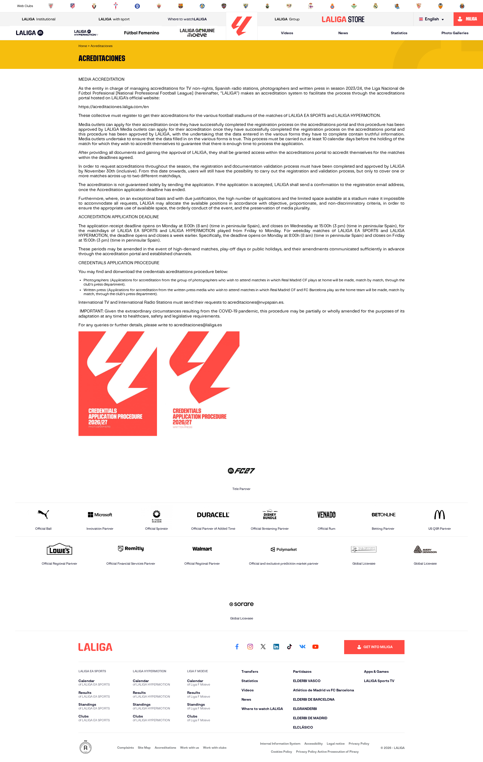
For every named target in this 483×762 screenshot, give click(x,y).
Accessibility (313, 743)
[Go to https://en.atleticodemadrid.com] (72, 6)
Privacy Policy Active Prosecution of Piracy (327, 751)
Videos (287, 33)
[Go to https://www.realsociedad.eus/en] (397, 6)
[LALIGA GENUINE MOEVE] (197, 33)
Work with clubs (214, 747)
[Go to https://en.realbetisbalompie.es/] (354, 6)
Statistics (399, 33)
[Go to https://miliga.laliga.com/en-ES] (468, 19)
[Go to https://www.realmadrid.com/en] (375, 6)
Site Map (144, 747)
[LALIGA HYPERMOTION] (86, 33)
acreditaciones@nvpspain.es (255, 302)
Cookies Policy (281, 751)
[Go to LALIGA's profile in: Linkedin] (276, 647)
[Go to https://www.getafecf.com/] (202, 6)
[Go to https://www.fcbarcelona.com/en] (180, 6)
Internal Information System (280, 743)
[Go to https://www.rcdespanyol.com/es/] (332, 6)
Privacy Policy (359, 743)
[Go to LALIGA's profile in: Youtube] (315, 647)
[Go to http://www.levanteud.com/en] (224, 6)
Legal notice (336, 743)
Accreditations (165, 747)
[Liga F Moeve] (142, 33)
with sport (114, 19)
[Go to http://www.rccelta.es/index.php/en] (115, 6)
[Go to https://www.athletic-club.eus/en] (51, 6)
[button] (30, 33)
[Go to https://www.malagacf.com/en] (246, 6)
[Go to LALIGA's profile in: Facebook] (237, 647)
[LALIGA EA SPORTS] (30, 33)
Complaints (125, 747)
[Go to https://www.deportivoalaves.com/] (137, 6)
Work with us (189, 747)
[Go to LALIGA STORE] (343, 19)
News (343, 33)
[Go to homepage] (241, 38)
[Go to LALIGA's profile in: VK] (302, 647)
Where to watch (187, 19)
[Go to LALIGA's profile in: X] (263, 647)
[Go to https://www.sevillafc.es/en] (419, 6)
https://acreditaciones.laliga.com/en (113, 107)
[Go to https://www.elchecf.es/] (159, 6)
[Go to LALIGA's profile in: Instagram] (250, 647)
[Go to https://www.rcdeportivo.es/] (310, 6)
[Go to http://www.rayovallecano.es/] (289, 6)
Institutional (38, 19)
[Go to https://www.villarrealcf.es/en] (462, 6)
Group (287, 19)
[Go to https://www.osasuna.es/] (94, 6)
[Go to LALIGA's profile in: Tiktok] (289, 647)
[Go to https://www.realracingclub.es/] (267, 6)
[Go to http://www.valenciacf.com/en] (440, 6)
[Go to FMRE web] (85, 747)
